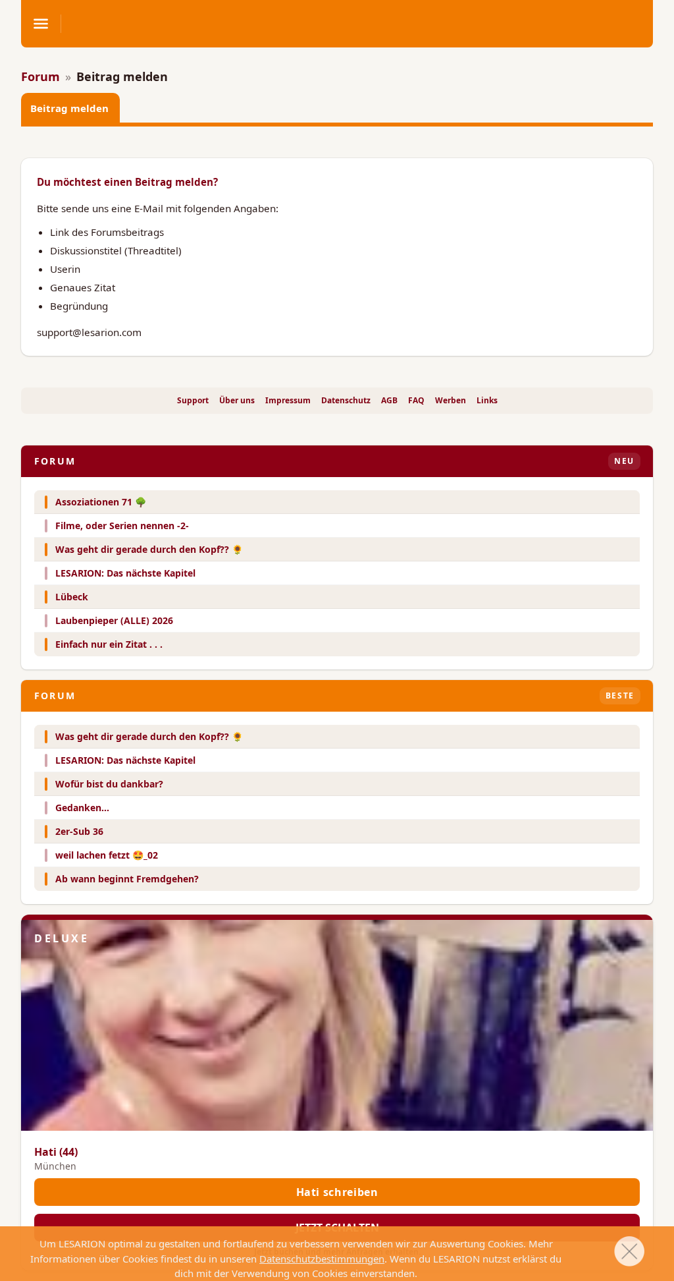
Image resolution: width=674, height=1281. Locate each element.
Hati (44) (56, 1152)
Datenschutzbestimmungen (321, 1258)
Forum (40, 76)
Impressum (288, 400)
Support (193, 400)
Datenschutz (346, 400)
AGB (389, 400)
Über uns (237, 400)
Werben (450, 400)
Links (487, 400)
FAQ (416, 400)
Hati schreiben (337, 1192)
